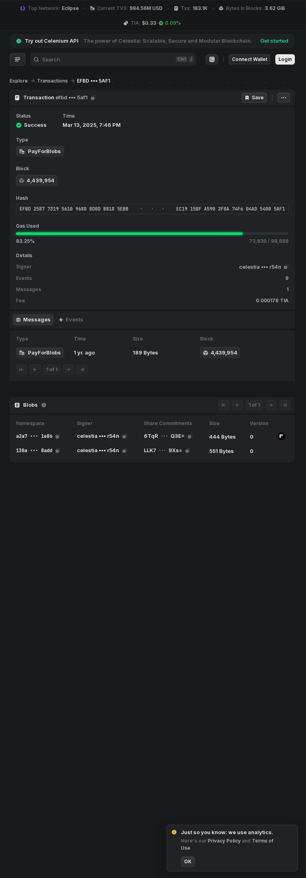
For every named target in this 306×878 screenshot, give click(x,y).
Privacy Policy (225, 841)
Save (258, 97)
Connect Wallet (249, 59)
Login (285, 59)
